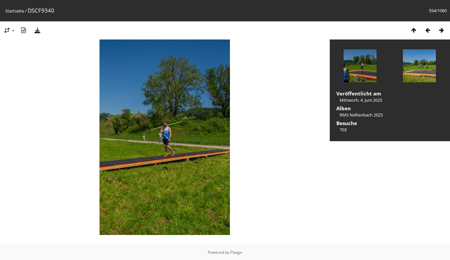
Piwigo (236, 252)
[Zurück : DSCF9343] (428, 30)
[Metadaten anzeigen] (23, 30)
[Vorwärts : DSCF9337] (441, 30)
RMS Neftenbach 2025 (361, 115)
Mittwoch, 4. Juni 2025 (361, 100)
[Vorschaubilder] (414, 30)
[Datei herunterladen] (37, 30)
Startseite (14, 11)
